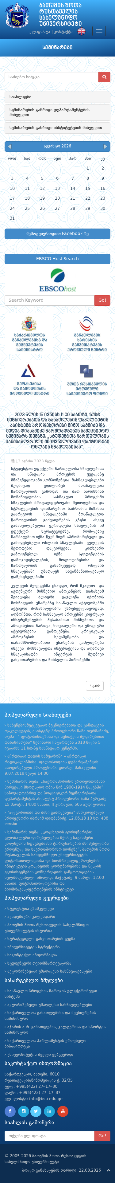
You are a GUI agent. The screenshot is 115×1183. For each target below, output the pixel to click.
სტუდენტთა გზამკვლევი (30, 909)
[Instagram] (23, 1111)
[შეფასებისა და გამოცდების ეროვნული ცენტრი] (29, 380)
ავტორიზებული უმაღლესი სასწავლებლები (49, 971)
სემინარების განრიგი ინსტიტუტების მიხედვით (56, 128)
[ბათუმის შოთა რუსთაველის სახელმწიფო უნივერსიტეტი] (17, 16)
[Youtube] (62, 1111)
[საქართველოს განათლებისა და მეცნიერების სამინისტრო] (29, 333)
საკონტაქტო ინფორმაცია (32, 955)
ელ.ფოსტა (39, 32)
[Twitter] (35, 1111)
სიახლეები (20, 97)
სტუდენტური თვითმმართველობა (39, 964)
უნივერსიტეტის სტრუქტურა (33, 947)
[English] (80, 32)
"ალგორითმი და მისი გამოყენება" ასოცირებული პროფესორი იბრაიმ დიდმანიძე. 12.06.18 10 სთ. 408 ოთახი (56, 818)
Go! (102, 300)
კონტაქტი (63, 32)
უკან (95, 685)
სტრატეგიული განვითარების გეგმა (41, 939)
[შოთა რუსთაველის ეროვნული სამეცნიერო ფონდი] (86, 380)
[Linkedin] (49, 1111)
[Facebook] (10, 1111)
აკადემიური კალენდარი (31, 917)
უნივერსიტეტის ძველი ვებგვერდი (40, 1055)
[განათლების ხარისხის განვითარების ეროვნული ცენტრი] (86, 333)
